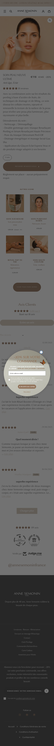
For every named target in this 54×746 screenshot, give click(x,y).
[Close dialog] (41, 352)
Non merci (27, 392)
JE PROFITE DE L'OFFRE (27, 387)
